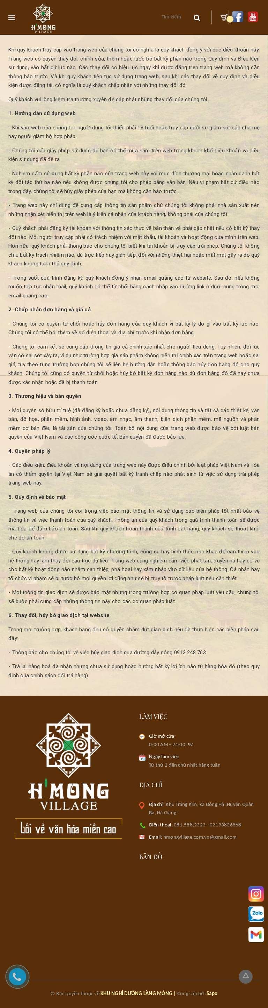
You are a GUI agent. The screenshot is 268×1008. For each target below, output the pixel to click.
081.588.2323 (190, 825)
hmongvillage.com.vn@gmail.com (193, 837)
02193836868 (225, 825)
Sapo (212, 994)
